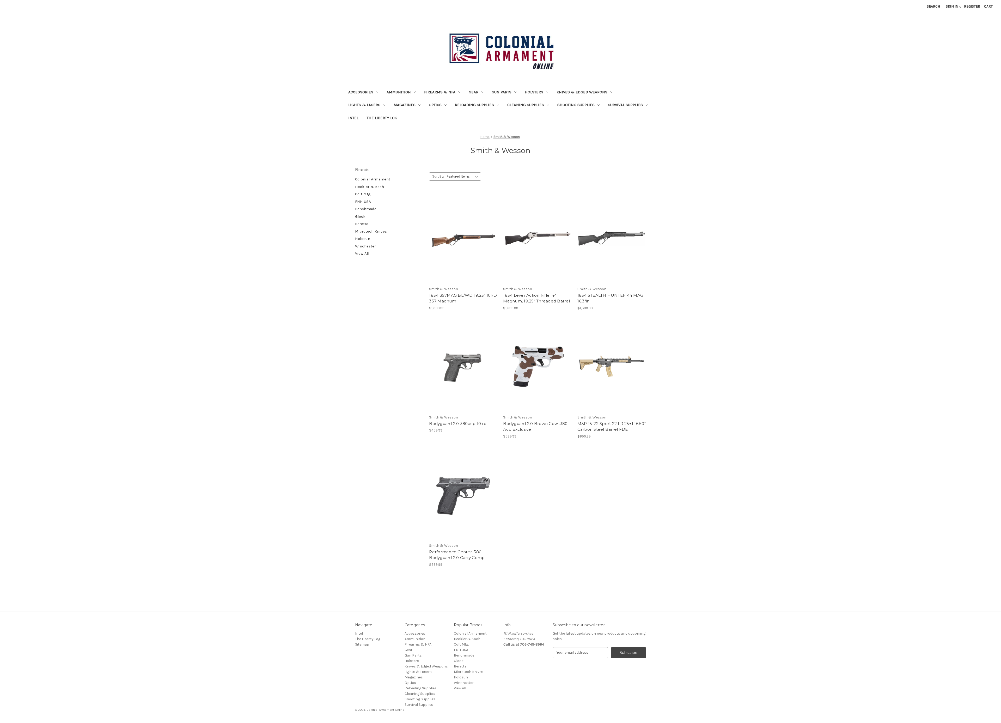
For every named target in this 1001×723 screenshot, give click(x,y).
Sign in (952, 6)
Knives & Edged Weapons (582, 92)
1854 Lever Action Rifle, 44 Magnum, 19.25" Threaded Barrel (536, 298)
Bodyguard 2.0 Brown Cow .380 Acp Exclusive (535, 426)
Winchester (365, 246)
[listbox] (463, 176)
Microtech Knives (371, 231)
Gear (473, 92)
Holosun (362, 238)
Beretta (361, 223)
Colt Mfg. (363, 194)
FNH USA (363, 201)
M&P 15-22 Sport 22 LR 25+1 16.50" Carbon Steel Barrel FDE (611, 426)
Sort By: (438, 176)
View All (362, 253)
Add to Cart (463, 248)
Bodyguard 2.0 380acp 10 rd (457, 423)
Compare (461, 238)
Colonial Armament (372, 179)
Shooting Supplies (576, 104)
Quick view (462, 229)
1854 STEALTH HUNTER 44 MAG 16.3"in (610, 298)
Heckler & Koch (369, 186)
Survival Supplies (625, 104)
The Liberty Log (382, 118)
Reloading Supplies (474, 104)
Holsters (534, 92)
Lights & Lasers (364, 104)
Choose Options (463, 376)
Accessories (360, 92)
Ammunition (399, 92)
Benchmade (365, 208)
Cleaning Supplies (525, 104)
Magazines (405, 104)
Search (933, 6)
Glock (360, 216)
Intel (353, 118)
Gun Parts (501, 92)
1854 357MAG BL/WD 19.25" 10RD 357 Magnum (463, 298)
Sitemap (362, 644)
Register (972, 6)
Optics (435, 104)
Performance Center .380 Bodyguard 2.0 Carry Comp (457, 554)
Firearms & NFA (439, 92)
